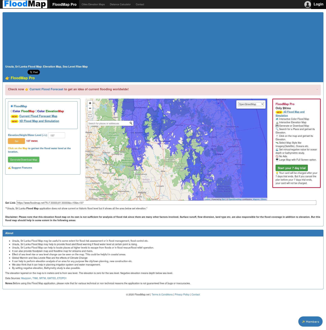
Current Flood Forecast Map (38, 116)
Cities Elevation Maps (93, 4)
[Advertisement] (163, 39)
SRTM (42, 278)
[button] (292, 168)
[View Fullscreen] (90, 115)
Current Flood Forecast (46, 89)
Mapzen (256, 199)
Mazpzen (26, 278)
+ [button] (90, 103)
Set (16, 141)
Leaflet (207, 199)
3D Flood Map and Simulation (39, 121)
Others (263, 199)
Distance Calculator (120, 4)
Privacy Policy (182, 294)
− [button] (90, 108)
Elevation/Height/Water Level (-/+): (28, 135)
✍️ (20, 167)
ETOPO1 (62, 278)
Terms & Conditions (162, 294)
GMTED (51, 278)
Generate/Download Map (23, 159)
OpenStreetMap (235, 199)
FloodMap (20, 106)
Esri (223, 199)
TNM (35, 278)
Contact (140, 4)
